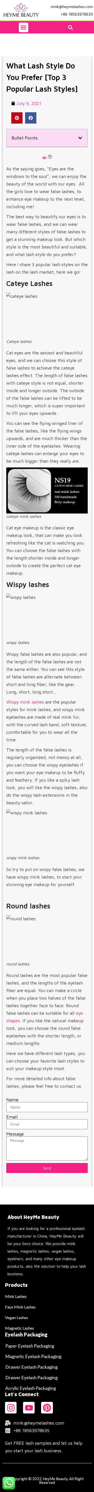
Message (15, 1134)
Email (12, 1117)
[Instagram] (11, 1407)
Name (12, 1100)
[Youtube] (29, 1407)
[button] (23, 27)
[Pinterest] (47, 1407)
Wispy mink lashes (25, 702)
